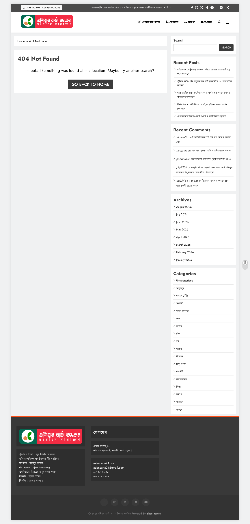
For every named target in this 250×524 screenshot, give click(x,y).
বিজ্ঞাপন (191, 22)
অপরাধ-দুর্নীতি (182, 296)
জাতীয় (179, 326)
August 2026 (184, 207)
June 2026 (182, 222)
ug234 (180, 181)
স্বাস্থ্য (179, 409)
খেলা (178, 318)
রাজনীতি (179, 371)
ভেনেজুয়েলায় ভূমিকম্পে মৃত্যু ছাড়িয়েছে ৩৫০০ (211, 159)
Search (178, 40)
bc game (181, 150)
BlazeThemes (154, 513)
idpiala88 (182, 137)
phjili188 (181, 167)
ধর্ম (177, 341)
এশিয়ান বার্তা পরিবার (150, 22)
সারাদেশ (179, 402)
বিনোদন (179, 356)
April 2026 (182, 237)
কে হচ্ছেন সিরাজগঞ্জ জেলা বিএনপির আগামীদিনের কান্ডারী (201, 116)
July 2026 (182, 214)
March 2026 (183, 245)
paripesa (181, 159)
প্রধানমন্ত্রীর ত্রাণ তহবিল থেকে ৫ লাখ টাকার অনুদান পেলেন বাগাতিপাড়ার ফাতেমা (127, 7)
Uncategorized (184, 281)
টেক (178, 334)
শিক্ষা (178, 387)
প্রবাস (179, 349)
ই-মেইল (208, 22)
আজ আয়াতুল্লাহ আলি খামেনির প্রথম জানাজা (211, 151)
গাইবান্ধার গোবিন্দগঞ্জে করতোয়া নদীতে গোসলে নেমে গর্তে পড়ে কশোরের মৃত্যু (203, 71)
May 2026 (182, 230)
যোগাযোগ (173, 22)
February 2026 (185, 252)
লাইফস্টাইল (181, 379)
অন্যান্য (180, 288)
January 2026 (184, 260)
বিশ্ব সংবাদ (181, 364)
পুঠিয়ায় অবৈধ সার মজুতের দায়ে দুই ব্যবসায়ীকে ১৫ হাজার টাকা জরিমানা (204, 83)
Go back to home (90, 84)
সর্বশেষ (179, 394)
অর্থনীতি (179, 303)
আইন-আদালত (182, 311)
